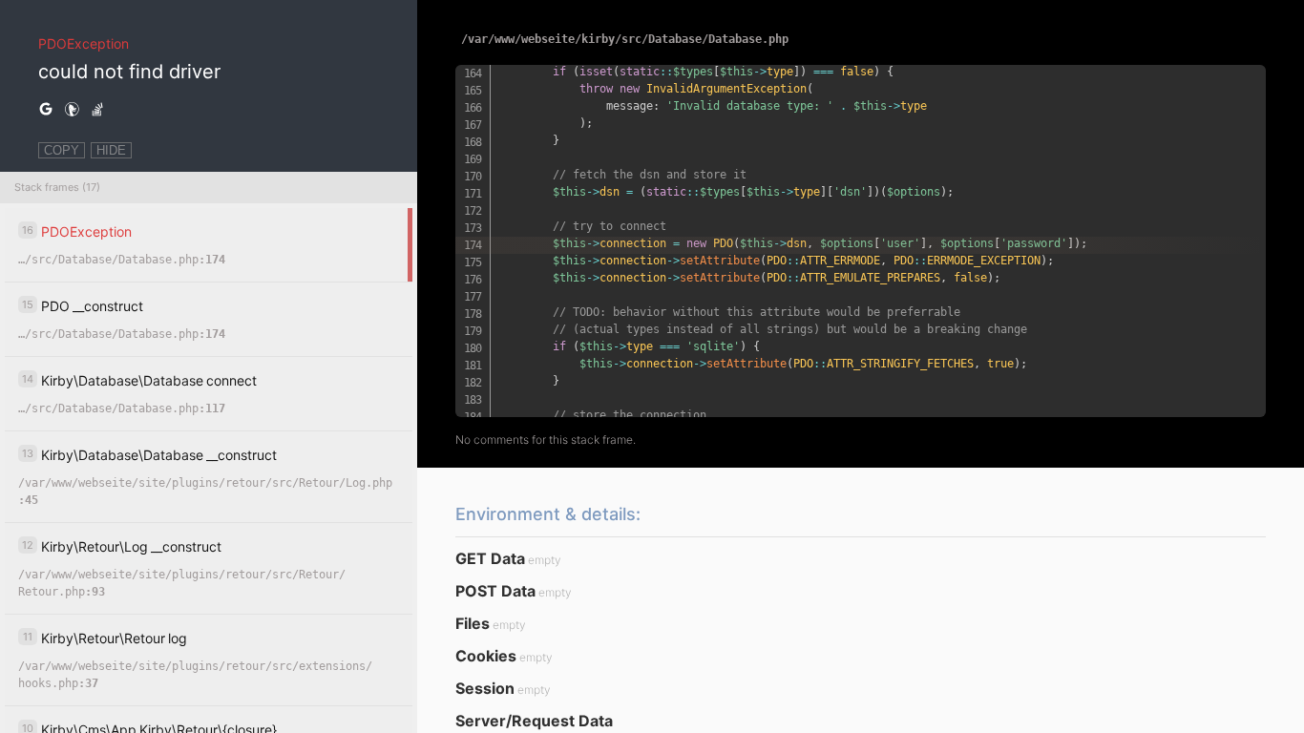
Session (485, 688)
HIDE (111, 150)
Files (472, 623)
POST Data (495, 590)
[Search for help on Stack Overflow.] (97, 109)
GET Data (490, 558)
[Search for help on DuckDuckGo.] (71, 109)
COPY (61, 150)
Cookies (485, 655)
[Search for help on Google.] (45, 109)
